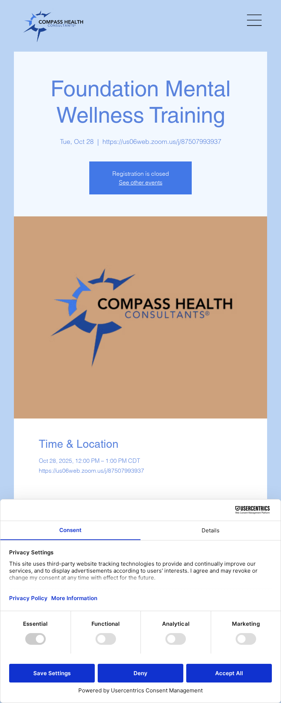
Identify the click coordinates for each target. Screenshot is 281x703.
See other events (140, 182)
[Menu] (255, 20)
